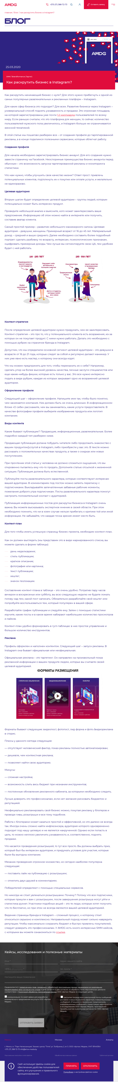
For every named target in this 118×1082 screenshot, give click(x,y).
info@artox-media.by (28, 1049)
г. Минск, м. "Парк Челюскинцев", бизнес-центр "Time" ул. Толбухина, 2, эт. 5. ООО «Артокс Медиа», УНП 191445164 (52, 1047)
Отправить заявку (31, 1023)
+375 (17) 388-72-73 (58, 4)
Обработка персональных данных (66, 1055)
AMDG (11, 4)
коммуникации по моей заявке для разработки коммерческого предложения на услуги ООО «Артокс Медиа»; (28, 999)
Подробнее (68, 1072)
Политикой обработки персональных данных (37, 992)
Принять (71, 1066)
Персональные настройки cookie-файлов (18, 1055)
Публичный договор (106, 1055)
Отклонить (90, 1066)
